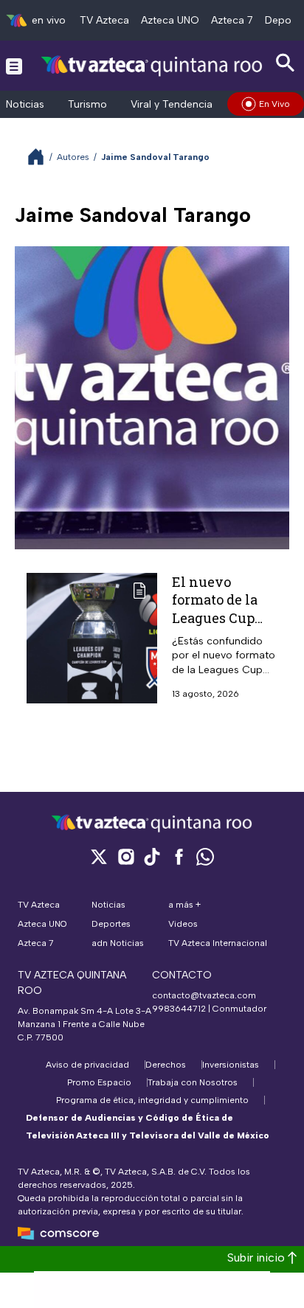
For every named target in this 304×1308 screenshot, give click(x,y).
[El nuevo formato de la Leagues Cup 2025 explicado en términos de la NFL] (92, 638)
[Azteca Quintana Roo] (152, 65)
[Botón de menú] (14, 65)
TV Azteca (104, 20)
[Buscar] (285, 63)
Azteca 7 (232, 20)
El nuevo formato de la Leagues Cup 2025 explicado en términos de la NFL (221, 626)
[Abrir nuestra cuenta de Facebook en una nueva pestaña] (178, 856)
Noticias (25, 104)
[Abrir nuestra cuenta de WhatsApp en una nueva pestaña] (205, 856)
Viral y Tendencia (172, 104)
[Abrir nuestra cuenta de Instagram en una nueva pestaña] (125, 856)
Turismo (87, 104)
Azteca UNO (170, 20)
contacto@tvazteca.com (204, 995)
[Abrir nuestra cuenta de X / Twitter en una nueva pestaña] (99, 856)
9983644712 (179, 1008)
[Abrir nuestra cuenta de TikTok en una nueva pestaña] (152, 856)
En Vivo (274, 104)
